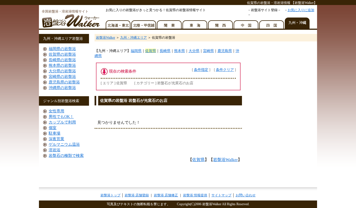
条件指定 (201, 70)
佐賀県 (150, 51)
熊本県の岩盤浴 (62, 65)
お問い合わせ (246, 195)
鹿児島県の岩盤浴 (64, 82)
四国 (272, 23)
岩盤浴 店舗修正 (166, 195)
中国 (246, 23)
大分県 (194, 51)
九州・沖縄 (297, 23)
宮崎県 (208, 51)
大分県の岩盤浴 (62, 71)
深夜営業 (56, 139)
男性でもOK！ (61, 117)
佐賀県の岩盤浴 (62, 54)
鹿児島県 (224, 51)
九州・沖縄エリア (133, 37)
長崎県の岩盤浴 (62, 60)
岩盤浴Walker (105, 37)
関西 (221, 23)
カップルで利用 (62, 122)
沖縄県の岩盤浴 (62, 88)
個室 (52, 128)
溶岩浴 (54, 150)
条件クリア (225, 70)
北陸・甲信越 (144, 23)
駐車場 (54, 133)
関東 (169, 23)
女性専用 (56, 111)
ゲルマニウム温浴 (64, 144)
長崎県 (165, 51)
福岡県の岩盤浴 (62, 49)
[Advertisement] (161, 110)
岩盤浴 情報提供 (195, 195)
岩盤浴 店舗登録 (137, 195)
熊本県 (179, 51)
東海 (195, 23)
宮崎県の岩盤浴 (62, 77)
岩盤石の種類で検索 (66, 155)
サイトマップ (221, 195)
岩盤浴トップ (110, 195)
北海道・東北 (118, 23)
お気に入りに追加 (301, 10)
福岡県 (136, 51)
